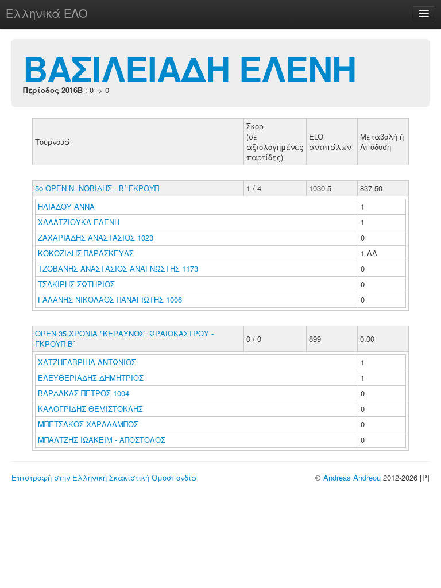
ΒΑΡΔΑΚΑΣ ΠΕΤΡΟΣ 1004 (83, 393)
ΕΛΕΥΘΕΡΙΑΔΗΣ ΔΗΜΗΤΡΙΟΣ (92, 377)
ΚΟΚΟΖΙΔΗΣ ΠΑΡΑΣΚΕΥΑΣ (87, 252)
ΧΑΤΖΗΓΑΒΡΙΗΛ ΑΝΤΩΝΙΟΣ (88, 362)
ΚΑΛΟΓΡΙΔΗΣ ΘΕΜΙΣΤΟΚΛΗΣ (91, 408)
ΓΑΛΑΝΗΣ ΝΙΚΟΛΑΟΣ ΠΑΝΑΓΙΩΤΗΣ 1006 (110, 299)
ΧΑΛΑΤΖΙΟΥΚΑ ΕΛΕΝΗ (80, 221)
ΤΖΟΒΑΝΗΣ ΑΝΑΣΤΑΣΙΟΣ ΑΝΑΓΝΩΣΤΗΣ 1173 (118, 268)
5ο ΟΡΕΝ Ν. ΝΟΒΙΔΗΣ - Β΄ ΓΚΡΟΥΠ (97, 188)
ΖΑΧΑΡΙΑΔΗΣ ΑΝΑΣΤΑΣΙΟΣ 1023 (95, 237)
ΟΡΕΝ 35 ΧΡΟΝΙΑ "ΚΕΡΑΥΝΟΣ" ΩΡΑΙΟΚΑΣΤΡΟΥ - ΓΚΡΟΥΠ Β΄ (124, 338)
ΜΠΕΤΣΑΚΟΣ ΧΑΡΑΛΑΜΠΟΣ (89, 424)
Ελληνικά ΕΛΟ (47, 13)
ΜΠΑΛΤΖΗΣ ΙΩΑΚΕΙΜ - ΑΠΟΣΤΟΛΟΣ (103, 439)
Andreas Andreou (352, 477)
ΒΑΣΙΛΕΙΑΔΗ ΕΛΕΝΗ (189, 67)
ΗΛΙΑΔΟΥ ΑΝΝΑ (67, 206)
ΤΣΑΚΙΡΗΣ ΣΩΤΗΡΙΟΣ (77, 283)
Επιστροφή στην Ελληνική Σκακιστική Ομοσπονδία (104, 477)
